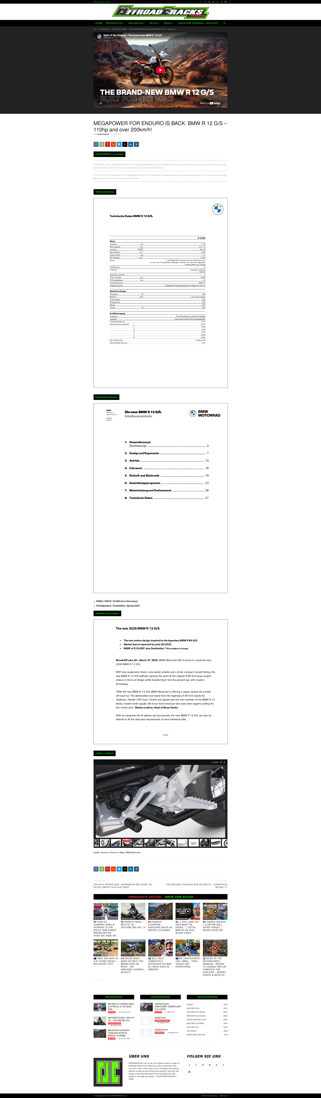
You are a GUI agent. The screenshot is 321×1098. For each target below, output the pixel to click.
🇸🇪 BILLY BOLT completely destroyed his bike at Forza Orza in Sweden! (160, 964)
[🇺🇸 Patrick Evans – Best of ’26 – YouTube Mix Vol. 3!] (133, 911)
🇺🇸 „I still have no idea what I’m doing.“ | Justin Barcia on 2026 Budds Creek (187, 927)
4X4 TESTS (158, 1012)
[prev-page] (95, 980)
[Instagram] (209, 2)
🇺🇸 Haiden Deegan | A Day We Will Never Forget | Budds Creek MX (214, 926)
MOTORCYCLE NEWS (119, 29)
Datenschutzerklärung (209, 1096)
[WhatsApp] (101, 144)
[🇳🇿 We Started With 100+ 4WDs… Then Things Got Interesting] (188, 947)
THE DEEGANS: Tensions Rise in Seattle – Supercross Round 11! (196, 885)
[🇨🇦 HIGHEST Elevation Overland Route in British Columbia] (160, 911)
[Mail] (213, 2)
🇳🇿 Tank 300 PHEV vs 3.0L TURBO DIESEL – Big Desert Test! (106, 961)
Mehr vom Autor (179, 897)
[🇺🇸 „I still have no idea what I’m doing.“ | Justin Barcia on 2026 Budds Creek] (188, 911)
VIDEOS (168, 23)
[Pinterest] (107, 144)
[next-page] (99, 980)
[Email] (124, 144)
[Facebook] (201, 2)
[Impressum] (146, 1020)
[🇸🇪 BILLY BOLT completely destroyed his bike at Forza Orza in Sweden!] (160, 947)
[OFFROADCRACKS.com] (160, 12)
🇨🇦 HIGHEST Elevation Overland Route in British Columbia (160, 926)
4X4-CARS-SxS (135, 23)
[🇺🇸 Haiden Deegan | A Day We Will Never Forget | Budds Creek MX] (215, 911)
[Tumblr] (217, 2)
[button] (224, 23)
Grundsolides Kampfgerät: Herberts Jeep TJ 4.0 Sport (168, 1006)
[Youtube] (225, 2)
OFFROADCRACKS (103, 134)
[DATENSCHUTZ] (146, 1033)
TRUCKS (153, 23)
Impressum (160, 1018)
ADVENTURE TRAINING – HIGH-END (198, 23)
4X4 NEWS (97, 918)
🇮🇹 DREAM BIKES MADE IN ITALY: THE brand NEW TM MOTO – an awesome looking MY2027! (132, 965)
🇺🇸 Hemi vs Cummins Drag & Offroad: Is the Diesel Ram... (121, 1006)
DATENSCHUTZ (161, 1030)
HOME (98, 23)
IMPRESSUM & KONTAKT (162, 1020)
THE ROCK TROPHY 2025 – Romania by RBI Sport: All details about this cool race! (123, 885)
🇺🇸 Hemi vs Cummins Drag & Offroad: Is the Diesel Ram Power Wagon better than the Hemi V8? (105, 929)
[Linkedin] (130, 144)
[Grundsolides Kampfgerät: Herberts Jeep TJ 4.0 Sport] (146, 1007)
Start (95, 29)
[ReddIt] (113, 144)
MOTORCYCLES (114, 23)
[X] (221, 2)
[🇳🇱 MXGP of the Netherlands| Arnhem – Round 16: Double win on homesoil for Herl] (215, 947)
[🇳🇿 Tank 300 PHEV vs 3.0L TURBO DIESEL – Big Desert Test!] (106, 947)
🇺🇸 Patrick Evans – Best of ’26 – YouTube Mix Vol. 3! (133, 925)
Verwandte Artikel (145, 897)
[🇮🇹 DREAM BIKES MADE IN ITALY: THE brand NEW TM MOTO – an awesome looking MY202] (133, 947)
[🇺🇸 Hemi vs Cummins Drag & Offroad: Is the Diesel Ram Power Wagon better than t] (106, 911)
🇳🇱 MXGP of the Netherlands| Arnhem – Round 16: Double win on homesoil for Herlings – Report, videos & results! (214, 966)
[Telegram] (119, 144)
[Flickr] (205, 2)
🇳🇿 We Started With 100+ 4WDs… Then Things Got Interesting (188, 962)
